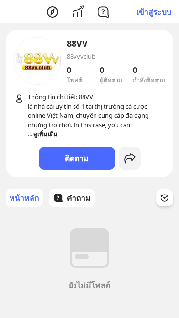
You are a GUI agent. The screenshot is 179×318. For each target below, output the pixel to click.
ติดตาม (77, 158)
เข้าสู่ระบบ (154, 12)
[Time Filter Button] (164, 197)
